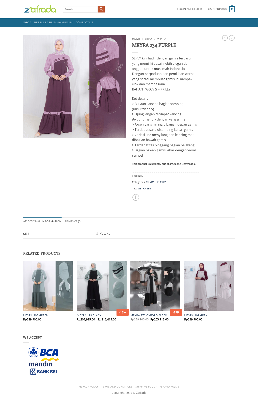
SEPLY (149, 39)
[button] (189, 9)
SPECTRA (161, 182)
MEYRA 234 (144, 188)
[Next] (234, 294)
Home (136, 39)
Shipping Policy (146, 386)
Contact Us (84, 22)
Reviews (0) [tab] (73, 221)
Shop (27, 22)
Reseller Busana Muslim (53, 22)
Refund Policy (169, 386)
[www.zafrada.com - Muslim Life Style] (40, 9)
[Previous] (23, 294)
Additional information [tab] (42, 221)
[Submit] (101, 9)
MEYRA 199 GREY (195, 315)
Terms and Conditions (117, 386)
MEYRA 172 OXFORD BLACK (148, 315)
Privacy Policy (89, 386)
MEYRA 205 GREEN (35, 315)
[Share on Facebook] (135, 197)
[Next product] (225, 38)
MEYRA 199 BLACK (89, 315)
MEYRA (161, 39)
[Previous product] (232, 38)
